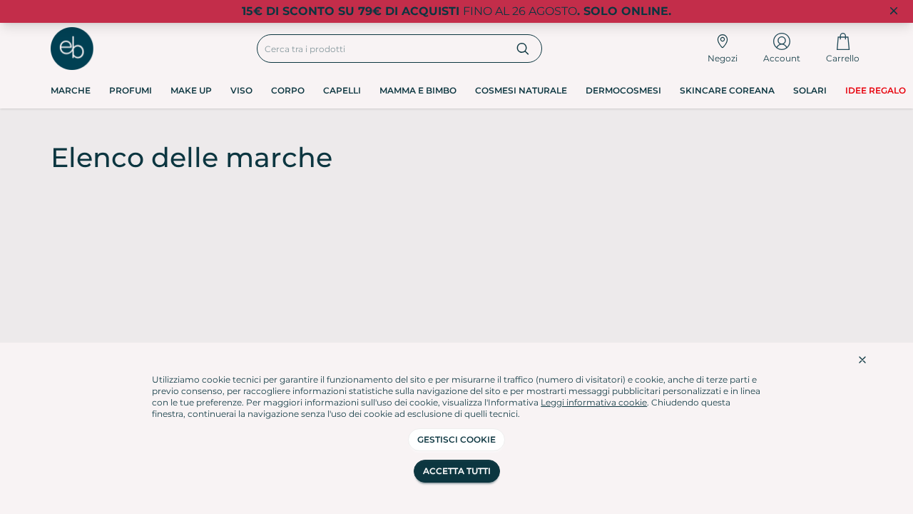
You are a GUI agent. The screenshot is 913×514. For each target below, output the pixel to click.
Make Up (191, 90)
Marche (71, 90)
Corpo (288, 90)
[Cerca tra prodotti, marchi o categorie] (523, 48)
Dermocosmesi (623, 90)
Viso (241, 90)
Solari (810, 90)
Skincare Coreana (727, 90)
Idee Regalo (875, 90)
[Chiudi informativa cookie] (862, 359)
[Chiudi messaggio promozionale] (893, 11)
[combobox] (381, 48)
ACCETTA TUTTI (457, 470)
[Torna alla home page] (72, 48)
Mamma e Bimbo (417, 90)
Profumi (130, 90)
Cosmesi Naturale (521, 90)
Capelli (342, 90)
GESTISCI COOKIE (456, 439)
